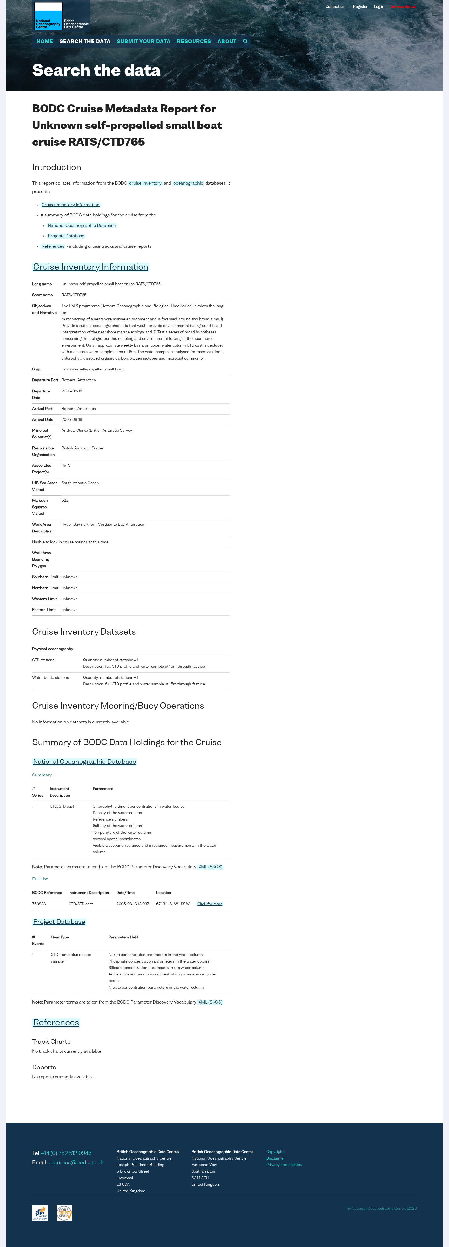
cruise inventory (145, 183)
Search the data (85, 41)
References (53, 247)
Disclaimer (275, 1158)
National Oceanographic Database (82, 226)
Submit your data (144, 41)
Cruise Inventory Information (71, 205)
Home (44, 41)
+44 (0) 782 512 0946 (66, 1153)
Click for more (209, 904)
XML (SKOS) (210, 867)
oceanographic (188, 183)
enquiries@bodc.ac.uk (75, 1162)
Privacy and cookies (284, 1165)
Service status (403, 7)
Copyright (275, 1152)
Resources (194, 41)
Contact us (335, 7)
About (227, 41)
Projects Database (66, 236)
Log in (379, 7)
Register (360, 7)
